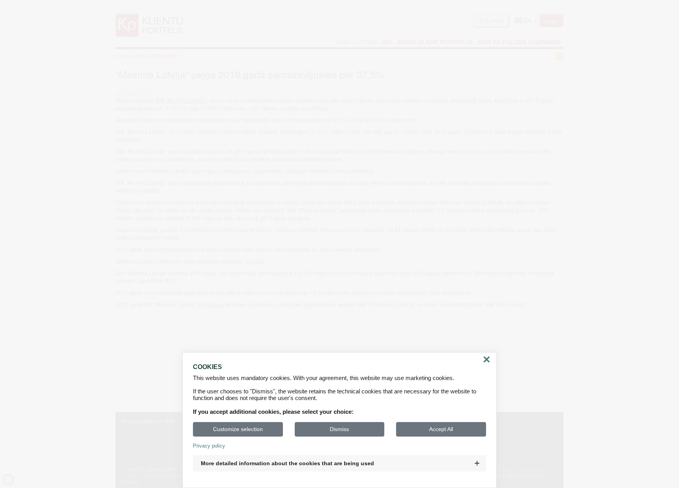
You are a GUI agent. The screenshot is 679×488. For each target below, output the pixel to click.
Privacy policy (209, 446)
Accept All (441, 429)
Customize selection (238, 429)
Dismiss (339, 429)
